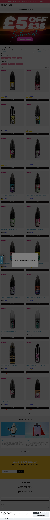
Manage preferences (41, 515)
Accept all (36, 512)
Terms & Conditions (11, 518)
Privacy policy (3, 518)
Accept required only (44, 512)
